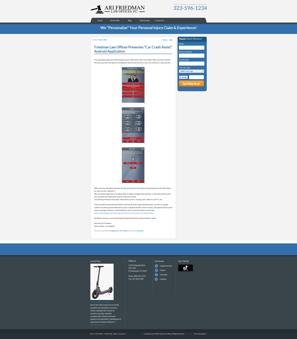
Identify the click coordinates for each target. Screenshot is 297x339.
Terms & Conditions (200, 334)
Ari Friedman (124, 231)
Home (100, 20)
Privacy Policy (188, 334)
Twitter (163, 270)
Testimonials (144, 20)
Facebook (163, 275)
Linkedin (163, 279)
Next (171, 40)
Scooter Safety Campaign (100, 302)
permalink (140, 231)
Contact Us (159, 20)
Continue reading (98, 325)
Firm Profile (114, 20)
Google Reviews (166, 266)
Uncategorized (113, 231)
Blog (129, 20)
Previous (164, 40)
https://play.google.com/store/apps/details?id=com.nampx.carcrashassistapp (123, 213)
